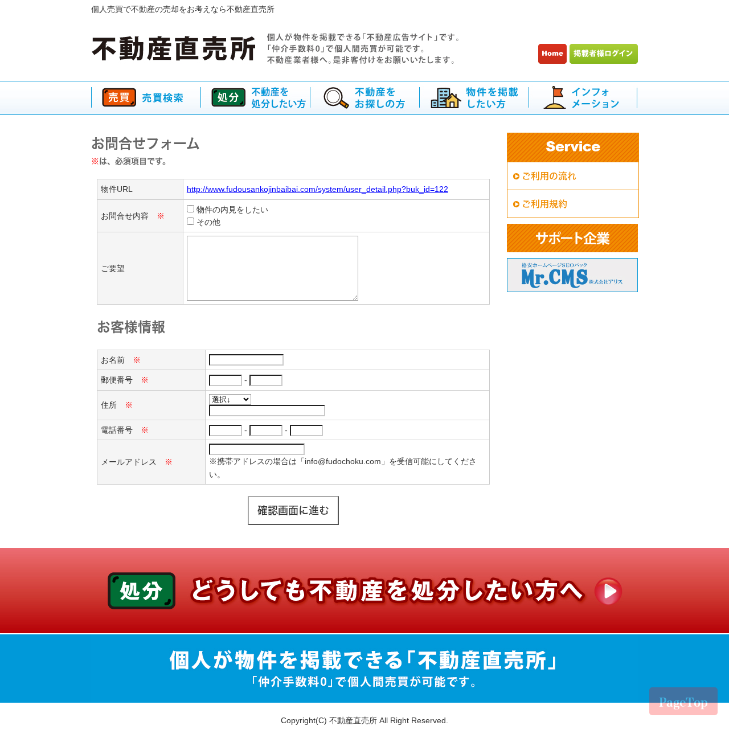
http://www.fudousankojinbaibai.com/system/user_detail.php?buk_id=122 (317, 189)
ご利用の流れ (549, 176)
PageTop (683, 702)
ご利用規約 (544, 203)
